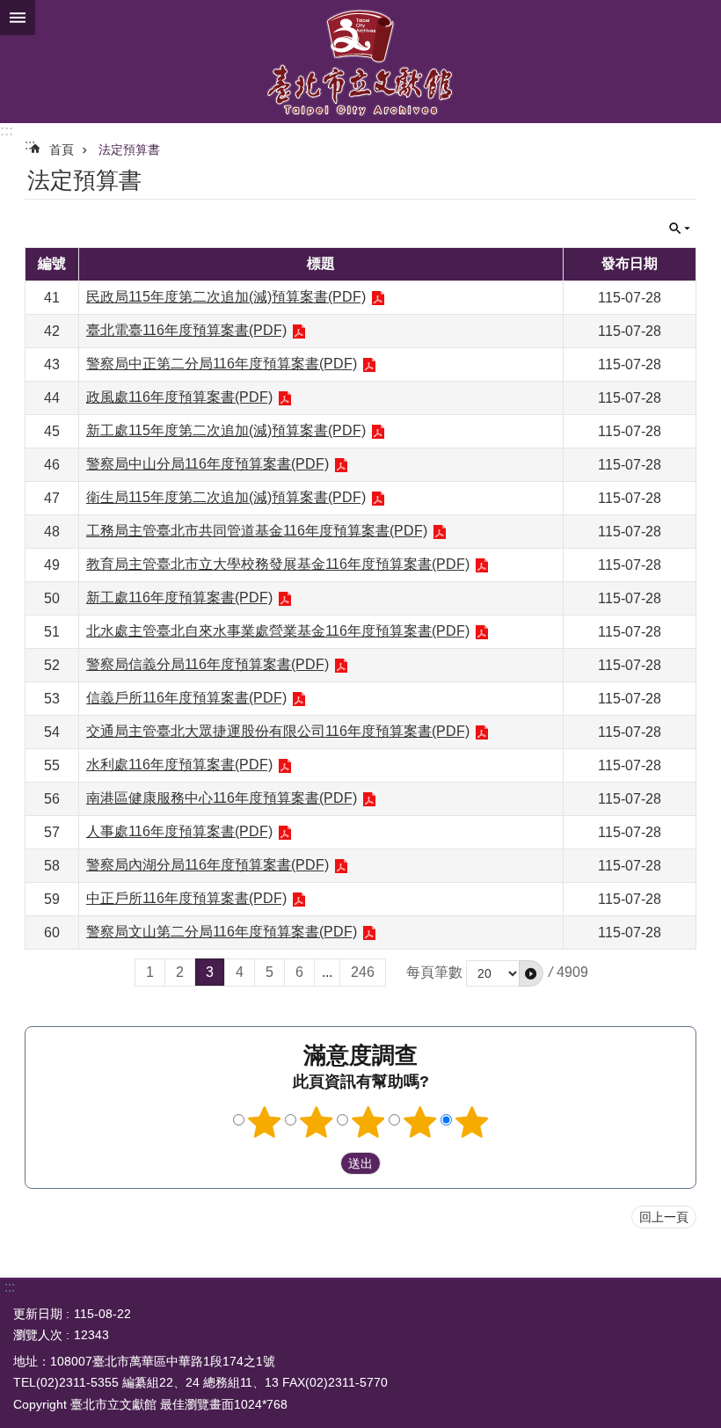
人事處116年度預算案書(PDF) (179, 831)
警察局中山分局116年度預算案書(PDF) (207, 463)
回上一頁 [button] (663, 1217)
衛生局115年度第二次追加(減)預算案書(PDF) (226, 497)
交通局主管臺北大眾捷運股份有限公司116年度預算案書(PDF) (278, 731)
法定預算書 (129, 149)
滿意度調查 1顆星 (264, 1122)
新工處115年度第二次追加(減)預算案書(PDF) (226, 430)
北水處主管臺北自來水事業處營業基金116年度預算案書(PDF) (278, 630)
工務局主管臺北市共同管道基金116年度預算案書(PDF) (256, 530)
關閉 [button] (17, 17)
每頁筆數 (434, 972)
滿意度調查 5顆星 (472, 1122)
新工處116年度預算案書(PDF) (179, 597)
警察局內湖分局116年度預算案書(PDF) (207, 864)
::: (6, 130)
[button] (531, 973)
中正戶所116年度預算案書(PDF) (186, 898)
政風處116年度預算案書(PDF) (179, 397)
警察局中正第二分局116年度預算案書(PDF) (221, 363)
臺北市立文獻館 (360, 61)
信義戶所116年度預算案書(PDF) (186, 697)
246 (363, 972)
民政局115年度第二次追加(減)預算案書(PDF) (226, 296)
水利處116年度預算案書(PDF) (179, 764)
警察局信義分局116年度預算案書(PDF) (207, 664)
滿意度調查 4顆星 (420, 1122)
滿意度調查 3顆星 (368, 1122)
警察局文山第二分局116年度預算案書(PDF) (221, 931)
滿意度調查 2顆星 (316, 1122)
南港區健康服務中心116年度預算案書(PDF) (221, 797)
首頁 (61, 149)
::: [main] (30, 144)
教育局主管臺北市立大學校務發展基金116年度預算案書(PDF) (278, 564)
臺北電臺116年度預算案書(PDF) (186, 330)
